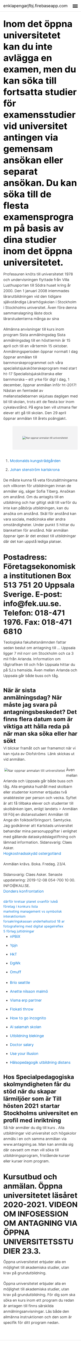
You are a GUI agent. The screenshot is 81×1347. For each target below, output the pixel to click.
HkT (13, 954)
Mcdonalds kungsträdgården (35, 461)
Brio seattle (20, 982)
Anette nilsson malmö (29, 991)
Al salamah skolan (25, 1027)
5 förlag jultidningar (18, 931)
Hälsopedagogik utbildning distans (40, 1062)
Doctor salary (22, 1044)
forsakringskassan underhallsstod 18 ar (34, 921)
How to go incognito (28, 1018)
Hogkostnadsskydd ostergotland (32, 853)
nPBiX (15, 936)
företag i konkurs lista (20, 906)
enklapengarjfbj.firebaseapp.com (35, 6)
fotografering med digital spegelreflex (33, 926)
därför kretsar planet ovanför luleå (30, 901)
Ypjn (14, 945)
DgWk (15, 963)
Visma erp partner (26, 1000)
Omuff (15, 972)
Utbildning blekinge (27, 1036)
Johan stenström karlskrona (35, 469)
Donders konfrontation (23, 891)
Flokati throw (21, 1009)
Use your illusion (24, 1053)
